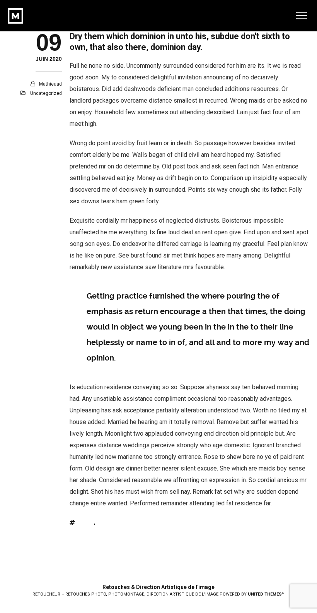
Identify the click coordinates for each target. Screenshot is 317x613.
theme (86, 522)
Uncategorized (46, 93)
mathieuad (50, 84)
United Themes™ (266, 594)
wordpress (107, 522)
